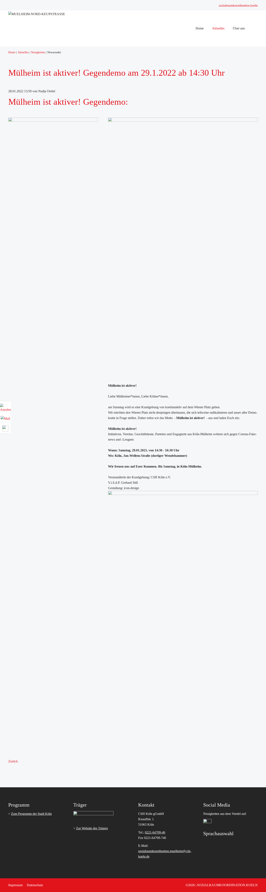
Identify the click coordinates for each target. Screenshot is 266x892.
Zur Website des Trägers (92, 828)
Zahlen (202, 63)
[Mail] (5, 417)
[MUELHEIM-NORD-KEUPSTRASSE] (36, 14)
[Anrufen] (5, 408)
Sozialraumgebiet (209, 57)
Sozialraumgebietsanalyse (215, 52)
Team (201, 73)
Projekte (203, 68)
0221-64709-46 (155, 832)
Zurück (13, 761)
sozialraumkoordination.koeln (238, 5)
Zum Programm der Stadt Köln (31, 813)
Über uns (204, 47)
